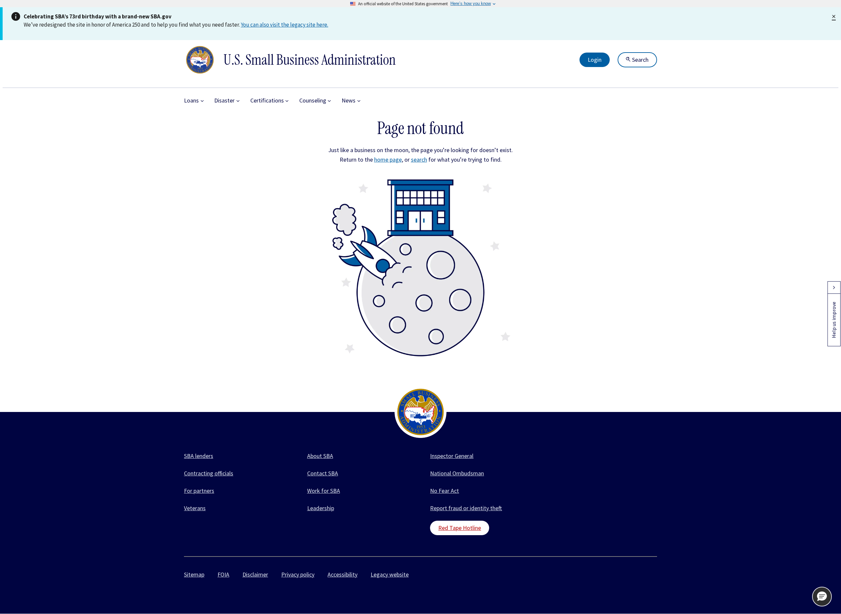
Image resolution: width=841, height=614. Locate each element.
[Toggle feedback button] (833, 287)
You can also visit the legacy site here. (284, 24)
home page (388, 159)
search (419, 159)
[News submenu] (359, 100)
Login (595, 59)
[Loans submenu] (202, 100)
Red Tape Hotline (459, 528)
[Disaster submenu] (238, 100)
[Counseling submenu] (329, 100)
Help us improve (833, 320)
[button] (822, 596)
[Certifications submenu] (287, 100)
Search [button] (639, 59)
